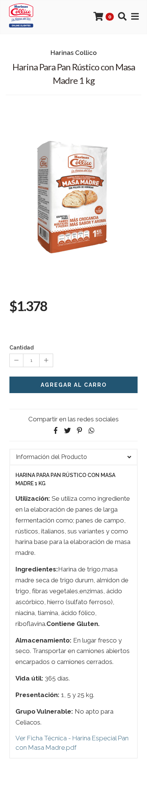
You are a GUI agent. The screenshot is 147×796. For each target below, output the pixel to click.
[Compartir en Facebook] (55, 430)
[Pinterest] (80, 430)
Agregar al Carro (74, 385)
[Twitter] (67, 430)
